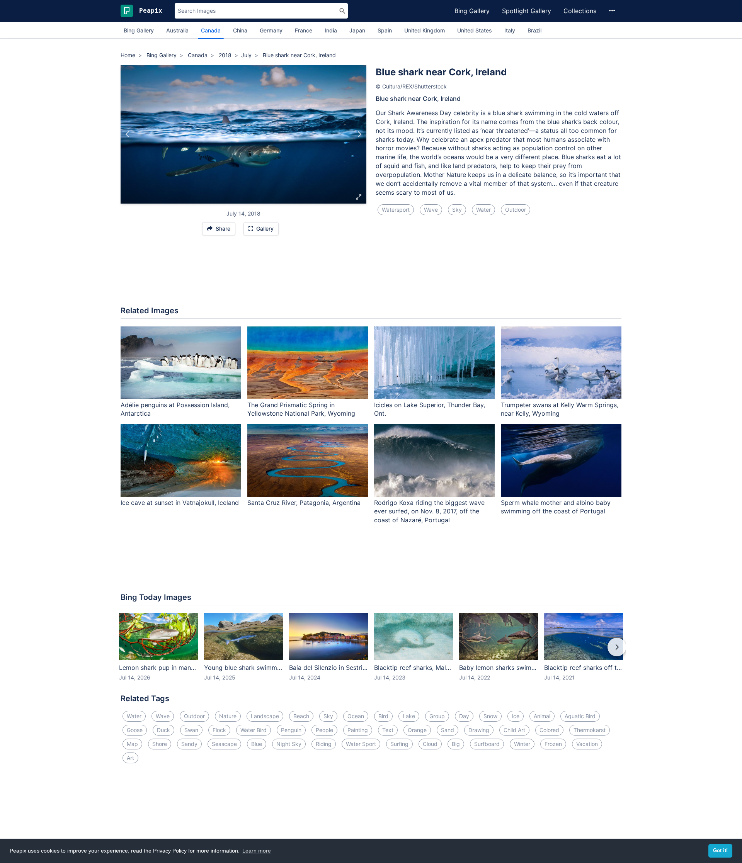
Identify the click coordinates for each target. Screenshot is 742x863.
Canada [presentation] (211, 30)
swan (191, 730)
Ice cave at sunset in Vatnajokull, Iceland (180, 502)
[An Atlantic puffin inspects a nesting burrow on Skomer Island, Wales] (128, 134)
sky (457, 209)
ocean (355, 716)
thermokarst (590, 730)
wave (431, 209)
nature (228, 716)
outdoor (515, 209)
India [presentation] (331, 30)
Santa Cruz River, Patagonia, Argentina (304, 502)
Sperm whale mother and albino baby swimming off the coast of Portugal (556, 507)
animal (542, 716)
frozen (553, 744)
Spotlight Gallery (526, 11)
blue (256, 744)
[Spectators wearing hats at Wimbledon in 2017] (359, 134)
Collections (579, 11)
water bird (253, 730)
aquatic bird (580, 716)
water (483, 209)
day (464, 716)
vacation (587, 744)
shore (159, 744)
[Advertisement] (371, 274)
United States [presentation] (474, 30)
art (130, 757)
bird (383, 716)
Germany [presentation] (271, 30)
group (437, 716)
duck (163, 730)
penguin (291, 730)
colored (549, 730)
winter (522, 744)
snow (490, 716)
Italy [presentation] (509, 30)
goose (135, 730)
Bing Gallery (472, 11)
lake (409, 716)
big (456, 744)
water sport (361, 744)
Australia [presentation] (177, 30)
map (132, 744)
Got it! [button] (720, 850)
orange (417, 730)
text (387, 730)
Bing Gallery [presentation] (139, 30)
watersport (396, 209)
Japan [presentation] (357, 30)
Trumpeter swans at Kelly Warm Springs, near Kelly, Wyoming (559, 409)
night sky (288, 744)
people (324, 730)
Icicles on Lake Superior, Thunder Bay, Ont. (429, 409)
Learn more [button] (256, 851)
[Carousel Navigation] (371, 652)
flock (219, 730)
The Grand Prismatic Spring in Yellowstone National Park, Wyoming (301, 409)
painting (357, 730)
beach (301, 716)
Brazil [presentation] (534, 30)
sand (447, 730)
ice (515, 716)
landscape (265, 716)
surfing (399, 744)
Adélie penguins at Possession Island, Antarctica (175, 409)
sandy (189, 744)
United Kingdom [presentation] (424, 30)
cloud (430, 744)
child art (514, 730)
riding (324, 744)
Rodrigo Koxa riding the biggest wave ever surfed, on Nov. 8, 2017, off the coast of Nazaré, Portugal (429, 511)
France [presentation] (303, 30)
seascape (224, 744)
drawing (478, 730)
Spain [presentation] (385, 30)
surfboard (487, 744)
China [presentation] (240, 30)
